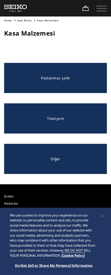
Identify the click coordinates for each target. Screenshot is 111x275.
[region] (55, 241)
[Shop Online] (85, 8)
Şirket (9, 196)
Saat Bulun (24, 20)
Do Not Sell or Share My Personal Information (54, 265)
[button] (101, 8)
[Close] (102, 216)
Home (8, 20)
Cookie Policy (73, 255)
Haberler (11, 203)
